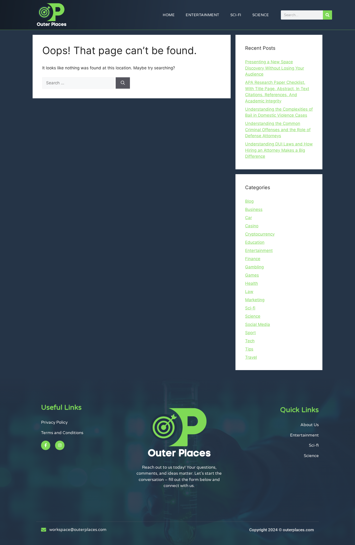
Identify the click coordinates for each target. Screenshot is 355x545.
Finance (252, 258)
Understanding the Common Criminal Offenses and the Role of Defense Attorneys (278, 129)
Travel (251, 357)
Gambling (254, 267)
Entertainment (202, 15)
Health (251, 283)
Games (252, 275)
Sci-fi (235, 15)
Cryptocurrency (260, 234)
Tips (249, 349)
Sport (250, 332)
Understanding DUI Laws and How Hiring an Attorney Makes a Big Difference (279, 150)
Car (248, 217)
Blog (249, 201)
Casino (251, 225)
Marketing (254, 299)
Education (254, 242)
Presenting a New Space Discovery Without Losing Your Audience (274, 68)
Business (254, 209)
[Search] (327, 15)
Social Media (257, 324)
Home (169, 15)
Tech (250, 340)
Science (260, 15)
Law (249, 291)
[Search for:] (79, 82)
